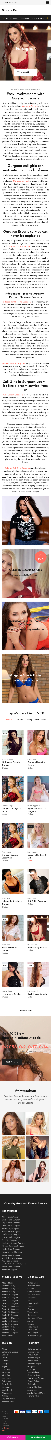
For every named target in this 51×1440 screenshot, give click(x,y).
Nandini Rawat (32, 945)
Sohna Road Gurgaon (11, 1266)
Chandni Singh (7, 806)
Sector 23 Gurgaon (10, 1312)
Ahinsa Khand (7, 1283)
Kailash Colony (33, 1381)
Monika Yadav (7, 991)
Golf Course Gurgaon (11, 1234)
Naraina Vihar (33, 1396)
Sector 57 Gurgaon (10, 1332)
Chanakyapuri (33, 1352)
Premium (9, 719)
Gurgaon (31, 1366)
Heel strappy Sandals (37, 947)
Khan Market (7, 1335)
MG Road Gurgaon (10, 1261)
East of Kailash (33, 1294)
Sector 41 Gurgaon (10, 1297)
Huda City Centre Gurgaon (13, 1243)
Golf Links (31, 1384)
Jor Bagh (31, 1369)
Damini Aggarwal (33, 806)
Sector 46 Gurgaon (10, 1318)
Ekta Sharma (6, 852)
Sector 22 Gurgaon (10, 1306)
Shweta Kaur (11, 10)
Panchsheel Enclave (35, 1378)
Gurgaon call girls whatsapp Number (24, 629)
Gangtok (5, 1363)
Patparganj (6, 1381)
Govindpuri (32, 1329)
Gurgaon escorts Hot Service (24, 574)
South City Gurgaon (10, 1228)
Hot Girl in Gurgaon (36, 901)
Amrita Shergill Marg (36, 1393)
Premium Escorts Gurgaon (9, 949)
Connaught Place (34, 1318)
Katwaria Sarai (8, 1401)
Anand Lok (32, 1390)
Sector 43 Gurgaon (10, 1288)
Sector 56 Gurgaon (10, 1329)
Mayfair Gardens (34, 1387)
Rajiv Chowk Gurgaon (11, 1222)
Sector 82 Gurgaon (10, 1309)
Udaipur (5, 1355)
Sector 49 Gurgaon (10, 1291)
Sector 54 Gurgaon (10, 1327)
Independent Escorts (36, 719)
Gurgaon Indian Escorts (24, 680)
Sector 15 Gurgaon (10, 1300)
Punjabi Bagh (32, 1303)
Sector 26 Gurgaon (10, 1285)
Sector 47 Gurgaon (10, 1321)
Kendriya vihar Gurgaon (12, 1252)
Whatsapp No (24, 72)
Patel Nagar (32, 1332)
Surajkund (31, 1297)
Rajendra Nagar (34, 1363)
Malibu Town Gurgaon (11, 1249)
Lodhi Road (7, 1390)
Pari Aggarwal (32, 991)
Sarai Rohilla (7, 1384)
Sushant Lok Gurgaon (11, 1237)
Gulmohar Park (33, 1375)
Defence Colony (34, 1349)
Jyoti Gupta (31, 898)
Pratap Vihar (32, 1283)
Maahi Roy (6, 945)
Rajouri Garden (8, 1398)
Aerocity (31, 1321)
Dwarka (30, 1324)
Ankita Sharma (7, 759)
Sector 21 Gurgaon (10, 1303)
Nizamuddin (7, 1393)
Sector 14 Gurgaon (10, 1294)
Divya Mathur (32, 852)
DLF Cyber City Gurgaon (12, 1258)
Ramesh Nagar (33, 1357)
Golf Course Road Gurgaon (14, 1263)
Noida (4, 1349)
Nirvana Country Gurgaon (13, 1246)
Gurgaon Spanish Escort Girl (10, 856)
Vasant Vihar (32, 1312)
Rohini (30, 1306)
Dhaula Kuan (32, 1355)
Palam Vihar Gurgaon (11, 1231)
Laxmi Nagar (32, 1327)
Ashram (5, 1396)
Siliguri (4, 1366)
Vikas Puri (6, 1375)
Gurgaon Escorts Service (24, 522)
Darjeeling (6, 1369)
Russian (19, 719)
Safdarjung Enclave (10, 1352)
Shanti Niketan (33, 1372)
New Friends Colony (10, 1217)
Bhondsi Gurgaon (9, 1269)
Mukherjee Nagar (34, 1335)
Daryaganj (31, 1315)
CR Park (30, 1288)
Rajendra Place (33, 1285)
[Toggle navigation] (47, 2)
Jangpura (5, 1387)
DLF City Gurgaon (9, 1240)
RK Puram (6, 1372)
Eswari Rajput (7, 898)
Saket (29, 1300)
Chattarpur (32, 1309)
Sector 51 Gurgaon (10, 1324)
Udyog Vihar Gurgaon (11, 1255)
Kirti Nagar (6, 1378)
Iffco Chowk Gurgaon (11, 1225)
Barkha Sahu (32, 759)
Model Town (32, 1360)
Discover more (25, 1010)
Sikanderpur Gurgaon (11, 1220)
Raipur (4, 1357)
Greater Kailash (34, 1291)
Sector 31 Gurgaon (10, 1315)
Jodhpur (5, 1360)
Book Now (11, 1061)
